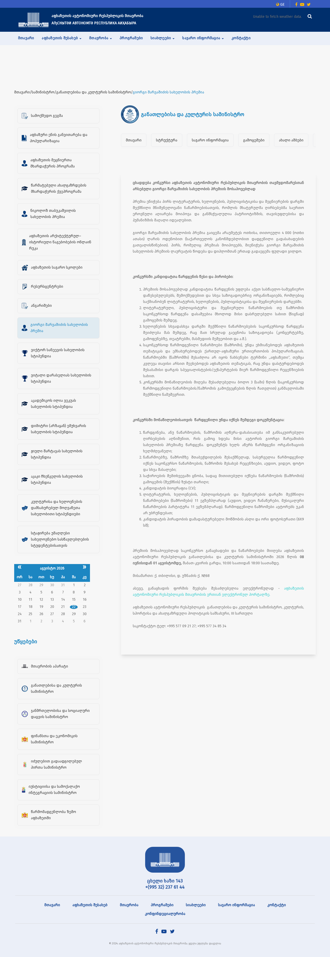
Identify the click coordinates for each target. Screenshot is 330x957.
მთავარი (26, 38)
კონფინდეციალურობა (165, 914)
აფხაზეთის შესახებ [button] (60, 38)
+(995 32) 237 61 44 (165, 887)
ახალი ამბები (291, 140)
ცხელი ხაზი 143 (165, 881)
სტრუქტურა (166, 140)
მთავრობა (129, 905)
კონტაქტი (241, 38)
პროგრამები (131, 38)
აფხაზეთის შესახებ (90, 905)
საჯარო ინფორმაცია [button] (201, 38)
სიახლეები (196, 905)
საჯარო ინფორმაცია (210, 140)
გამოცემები (254, 140)
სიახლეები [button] (161, 38)
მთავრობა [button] (99, 38)
